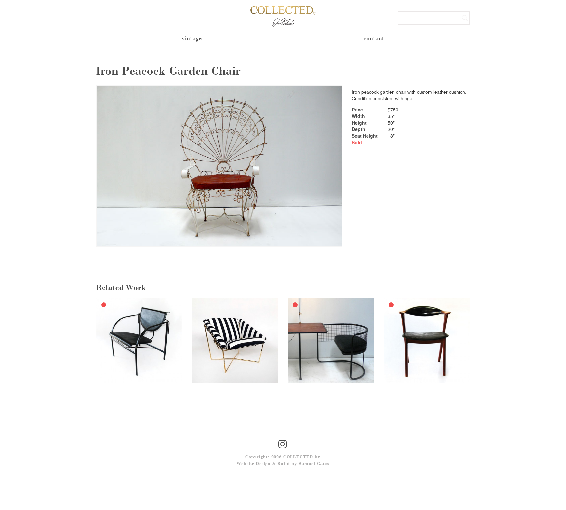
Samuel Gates (314, 464)
